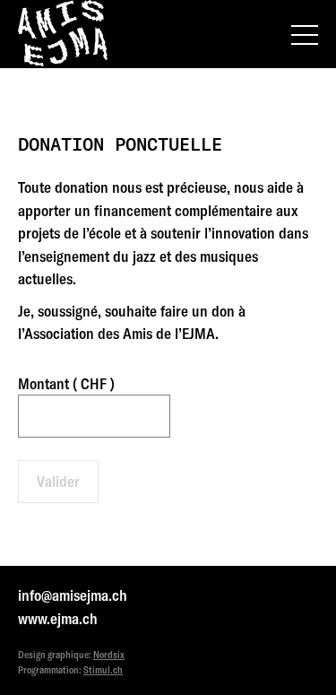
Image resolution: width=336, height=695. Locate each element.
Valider (58, 481)
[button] (304, 35)
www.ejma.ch (58, 618)
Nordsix (109, 654)
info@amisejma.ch (72, 595)
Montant (66, 383)
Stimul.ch (103, 670)
